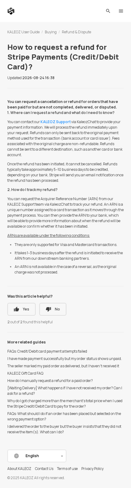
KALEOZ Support (56, 121)
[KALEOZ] (11, 11)
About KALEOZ (19, 468)
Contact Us (44, 468)
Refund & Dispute (76, 32)
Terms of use (67, 468)
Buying (51, 32)
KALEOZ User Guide (23, 32)
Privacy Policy (92, 468)
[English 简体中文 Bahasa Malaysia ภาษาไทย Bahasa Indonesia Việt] (36, 455)
